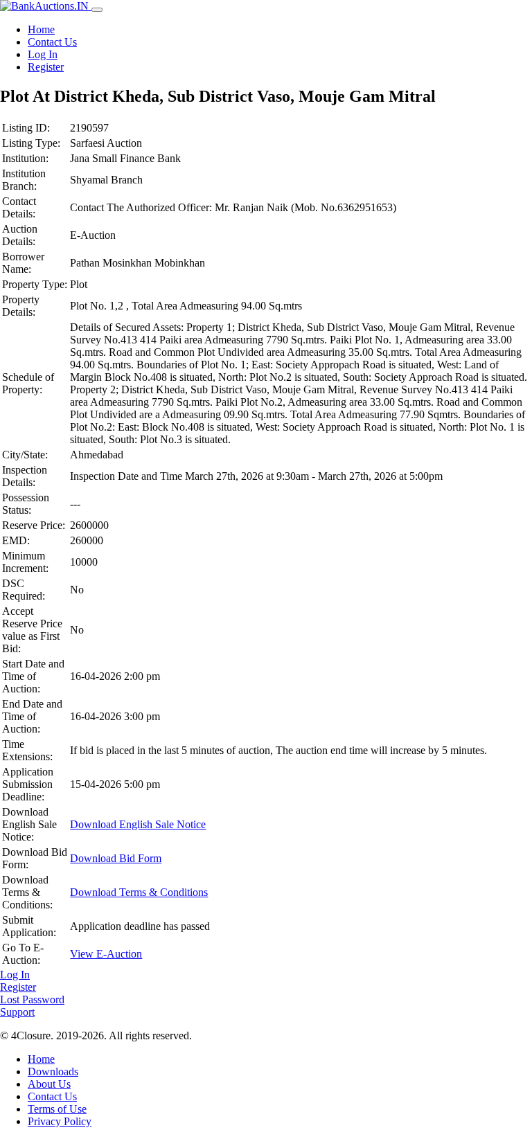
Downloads (53, 1071)
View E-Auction (106, 954)
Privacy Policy (59, 1121)
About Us (49, 1084)
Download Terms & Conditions (139, 892)
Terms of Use (57, 1109)
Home (41, 29)
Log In (42, 54)
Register (46, 67)
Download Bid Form (115, 858)
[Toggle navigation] (97, 10)
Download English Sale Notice (138, 824)
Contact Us (52, 42)
